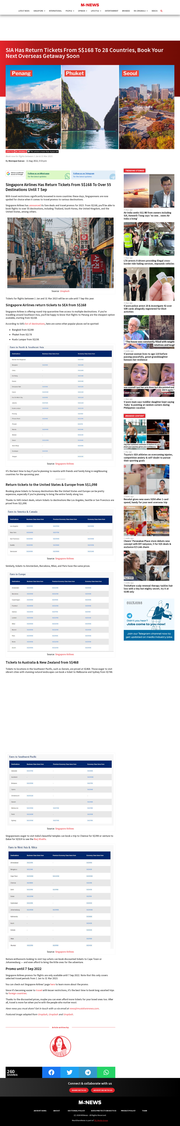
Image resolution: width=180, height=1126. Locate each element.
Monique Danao (16, 160)
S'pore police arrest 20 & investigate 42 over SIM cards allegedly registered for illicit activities (148, 308)
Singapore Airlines (64, 463)
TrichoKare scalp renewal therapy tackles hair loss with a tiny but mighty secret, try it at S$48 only (148, 588)
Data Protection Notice (103, 1111)
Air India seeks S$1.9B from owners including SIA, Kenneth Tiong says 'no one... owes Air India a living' (147, 215)
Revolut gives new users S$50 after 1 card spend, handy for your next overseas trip (146, 501)
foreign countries (18, 993)
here (52, 984)
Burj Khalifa (40, 839)
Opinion (81, 11)
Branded (126, 11)
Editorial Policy (76, 1111)
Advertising (40, 1111)
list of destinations (35, 323)
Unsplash (64, 291)
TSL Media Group (101, 1120)
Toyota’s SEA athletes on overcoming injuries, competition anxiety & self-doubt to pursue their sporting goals (148, 457)
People (69, 11)
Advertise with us (103, 1090)
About (56, 1111)
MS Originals (140, 11)
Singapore (38, 11)
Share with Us (79, 1090)
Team (144, 1111)
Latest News (24, 11)
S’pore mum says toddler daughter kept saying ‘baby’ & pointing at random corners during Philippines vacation (149, 404)
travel (39, 990)
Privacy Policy (128, 1111)
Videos (155, 11)
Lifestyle (95, 11)
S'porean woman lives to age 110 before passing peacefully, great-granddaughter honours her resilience (146, 356)
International (55, 11)
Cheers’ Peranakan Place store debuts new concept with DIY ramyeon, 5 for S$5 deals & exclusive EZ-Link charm (147, 543)
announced (35, 205)
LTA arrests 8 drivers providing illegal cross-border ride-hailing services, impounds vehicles (149, 262)
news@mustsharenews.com (84, 1008)
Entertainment (111, 11)
